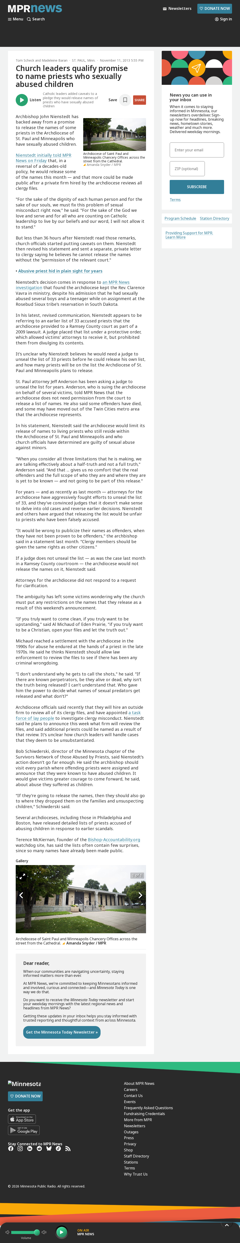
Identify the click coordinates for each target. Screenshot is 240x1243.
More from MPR (138, 1119)
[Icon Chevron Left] (21, 895)
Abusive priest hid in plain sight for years (60, 271)
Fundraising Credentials (144, 1113)
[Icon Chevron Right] (140, 895)
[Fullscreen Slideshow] (22, 877)
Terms (175, 199)
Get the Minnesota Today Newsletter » (62, 1032)
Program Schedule (180, 218)
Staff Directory (136, 1156)
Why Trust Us (136, 1174)
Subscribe (197, 186)
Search (38, 19)
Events (130, 1101)
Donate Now (214, 8)
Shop (128, 1150)
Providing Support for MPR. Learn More (189, 235)
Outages (131, 1132)
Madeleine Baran (55, 60)
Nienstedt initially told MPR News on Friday (43, 158)
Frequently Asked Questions (148, 1107)
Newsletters (134, 1125)
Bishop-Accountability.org (114, 839)
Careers (131, 1089)
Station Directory (214, 218)
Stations (131, 1162)
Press (129, 1137)
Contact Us (133, 1095)
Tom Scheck (25, 60)
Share (140, 100)
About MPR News (139, 1083)
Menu (18, 19)
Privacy (130, 1143)
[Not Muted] (7, 1232)
